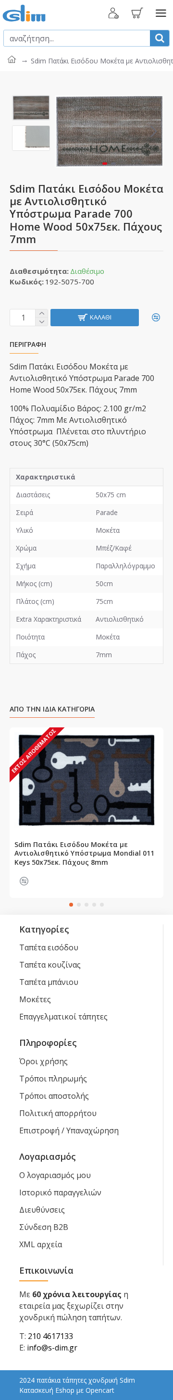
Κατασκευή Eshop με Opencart (66, 1390)
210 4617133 (50, 1336)
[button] (64, 131)
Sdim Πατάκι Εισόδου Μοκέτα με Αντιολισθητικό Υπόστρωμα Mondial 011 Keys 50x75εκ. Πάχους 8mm (84, 853)
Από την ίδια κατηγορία (52, 709)
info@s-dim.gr (52, 1347)
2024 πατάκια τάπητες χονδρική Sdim (77, 1380)
